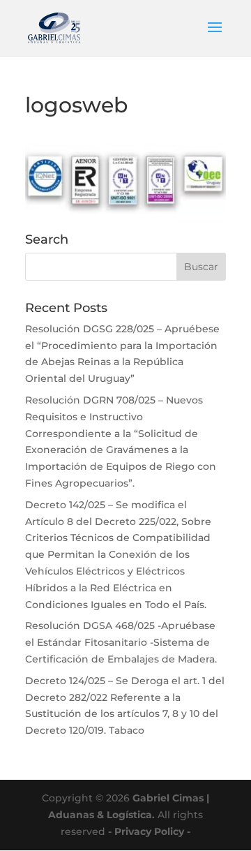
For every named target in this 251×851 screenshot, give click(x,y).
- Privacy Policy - (149, 831)
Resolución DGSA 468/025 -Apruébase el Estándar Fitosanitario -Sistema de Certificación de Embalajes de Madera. (121, 642)
